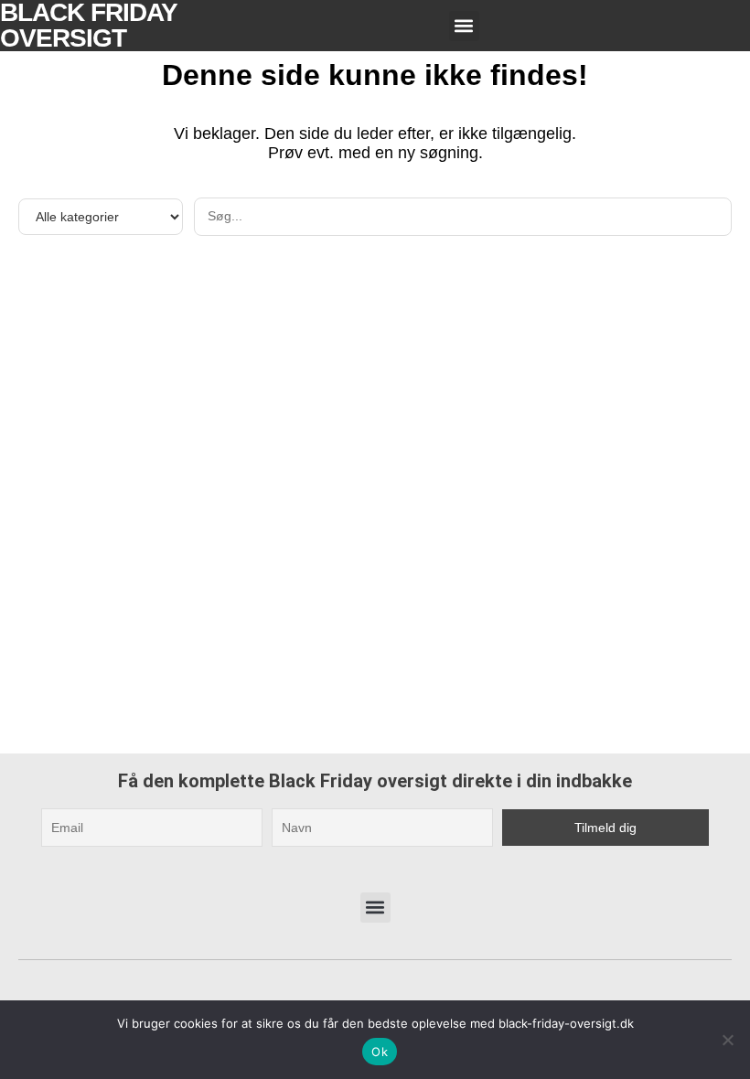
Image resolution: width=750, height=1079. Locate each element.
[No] (727, 1040)
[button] (464, 26)
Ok (379, 1051)
